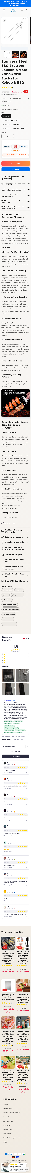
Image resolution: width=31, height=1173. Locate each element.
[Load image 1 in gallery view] (7, 54)
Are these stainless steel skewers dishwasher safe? (15, 195)
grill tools (5, 595)
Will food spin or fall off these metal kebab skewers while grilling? (15, 189)
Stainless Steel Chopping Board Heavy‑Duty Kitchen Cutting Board (8, 997)
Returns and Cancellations (11, 1113)
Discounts (6, 1125)
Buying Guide (7, 1129)
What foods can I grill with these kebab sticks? (15, 201)
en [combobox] (26, 638)
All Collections (8, 1121)
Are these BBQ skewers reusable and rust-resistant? (15, 184)
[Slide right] (29, 55)
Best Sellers (7, 1117)
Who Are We (7, 1133)
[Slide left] (2, 55)
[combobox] (27, 746)
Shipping (3, 94)
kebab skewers (7, 599)
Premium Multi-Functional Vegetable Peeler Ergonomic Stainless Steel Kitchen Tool (23, 998)
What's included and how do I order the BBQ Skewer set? (15, 207)
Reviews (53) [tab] (6, 739)
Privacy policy (23, 1162)
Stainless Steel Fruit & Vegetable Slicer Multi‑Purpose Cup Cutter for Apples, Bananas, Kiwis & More (8, 1037)
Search (5, 1104)
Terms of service (11, 1165)
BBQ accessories (7, 590)
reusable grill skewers (9, 614)
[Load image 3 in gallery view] (23, 54)
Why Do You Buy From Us (11, 1138)
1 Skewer (6, 116)
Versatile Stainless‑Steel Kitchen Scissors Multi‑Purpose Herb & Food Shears (8, 1075)
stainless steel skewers (9, 624)
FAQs (5, 1142)
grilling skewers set (17, 595)
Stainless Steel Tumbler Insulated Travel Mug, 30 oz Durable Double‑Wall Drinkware (23, 1036)
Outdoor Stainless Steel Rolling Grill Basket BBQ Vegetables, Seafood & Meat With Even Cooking (8, 957)
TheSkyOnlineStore (15, 1160)
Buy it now (16, 169)
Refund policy (13, 1162)
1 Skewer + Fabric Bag (10, 120)
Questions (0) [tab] (18, 739)
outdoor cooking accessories (11, 609)
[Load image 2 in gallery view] (15, 54)
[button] (4, 10)
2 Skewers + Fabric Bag (11, 124)
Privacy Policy (7, 1108)
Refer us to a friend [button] (9, 523)
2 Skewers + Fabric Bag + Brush (14, 128)
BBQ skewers (19, 590)
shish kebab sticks (8, 619)
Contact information (16, 1168)
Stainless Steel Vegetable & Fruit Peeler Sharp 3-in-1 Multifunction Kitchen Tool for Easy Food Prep (23, 1076)
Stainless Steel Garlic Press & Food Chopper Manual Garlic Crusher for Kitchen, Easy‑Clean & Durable (23, 957)
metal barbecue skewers (9, 604)
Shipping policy (21, 1165)
